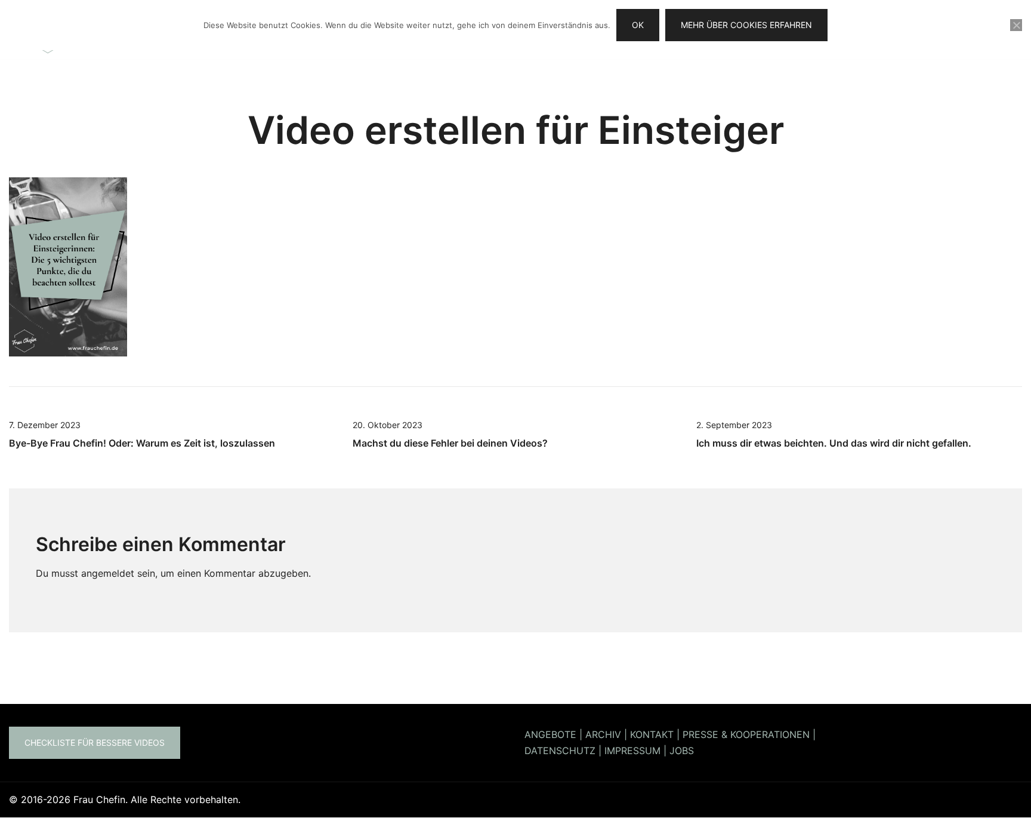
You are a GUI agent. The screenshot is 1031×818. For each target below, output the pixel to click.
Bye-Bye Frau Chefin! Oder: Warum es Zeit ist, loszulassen (142, 443)
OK (638, 25)
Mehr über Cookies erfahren (746, 25)
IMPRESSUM (632, 751)
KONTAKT (652, 734)
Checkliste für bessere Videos (94, 742)
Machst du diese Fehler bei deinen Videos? (450, 443)
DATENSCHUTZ (559, 751)
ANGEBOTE (550, 734)
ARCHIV (603, 734)
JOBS (681, 751)
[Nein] (1016, 25)
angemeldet (107, 573)
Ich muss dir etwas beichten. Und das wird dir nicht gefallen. (833, 443)
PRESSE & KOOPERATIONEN (746, 734)
